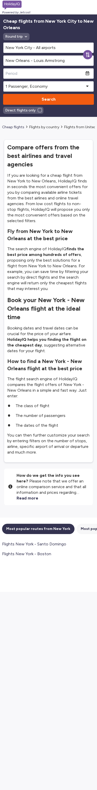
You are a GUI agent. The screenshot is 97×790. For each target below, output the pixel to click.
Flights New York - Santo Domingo (34, 544)
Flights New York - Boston (26, 553)
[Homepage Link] (16, 5)
